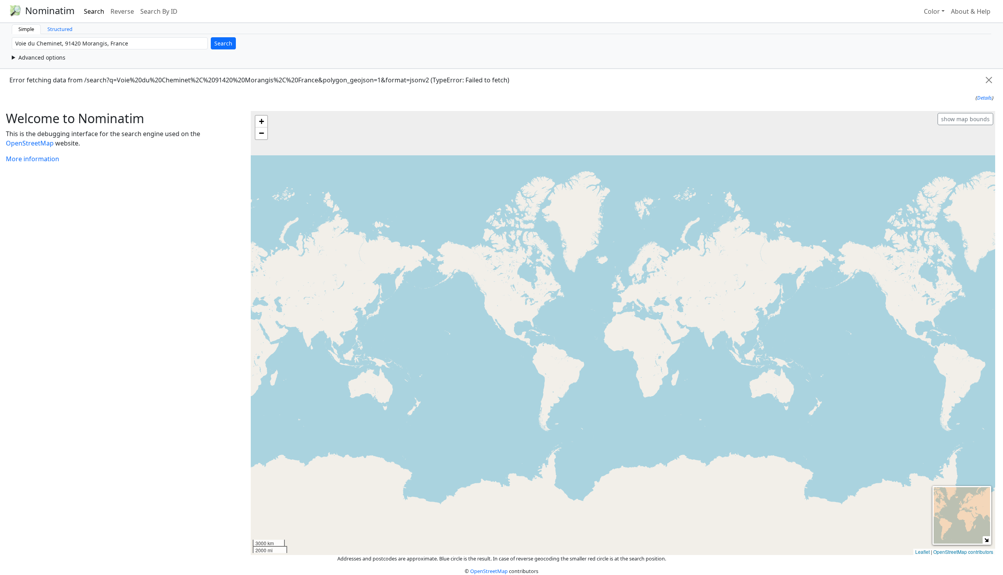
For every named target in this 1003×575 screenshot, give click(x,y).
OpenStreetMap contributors (963, 551)
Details (984, 97)
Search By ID (158, 11)
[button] (261, 121)
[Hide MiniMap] (986, 540)
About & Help (970, 11)
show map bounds (965, 119)
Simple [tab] (26, 29)
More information (32, 159)
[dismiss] (989, 80)
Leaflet (922, 551)
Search (94, 11)
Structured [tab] (59, 29)
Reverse (122, 11)
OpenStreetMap (30, 143)
